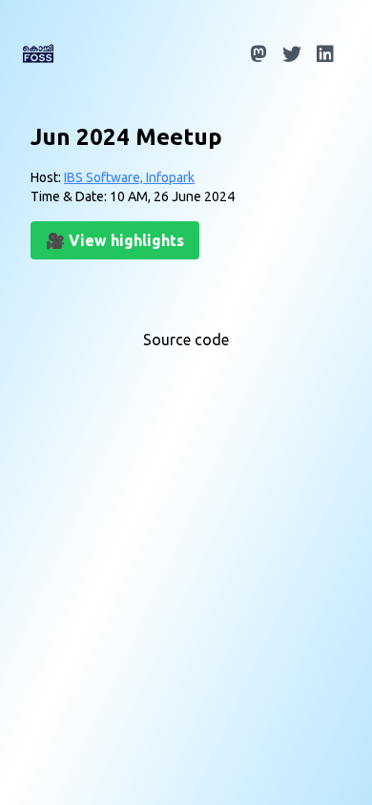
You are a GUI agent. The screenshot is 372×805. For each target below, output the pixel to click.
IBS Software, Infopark (129, 177)
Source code (186, 339)
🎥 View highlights (115, 240)
